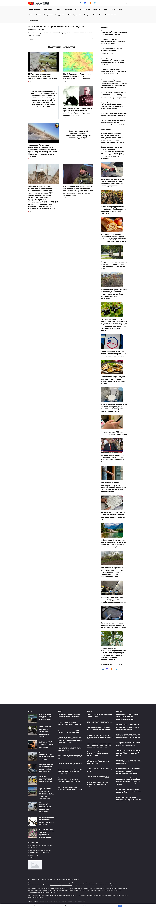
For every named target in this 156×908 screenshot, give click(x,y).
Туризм (30, 857)
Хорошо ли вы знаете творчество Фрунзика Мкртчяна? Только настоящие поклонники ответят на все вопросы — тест (70, 740)
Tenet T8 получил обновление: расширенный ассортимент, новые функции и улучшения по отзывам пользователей (46, 793)
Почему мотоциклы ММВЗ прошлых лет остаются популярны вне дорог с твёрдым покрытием (46, 756)
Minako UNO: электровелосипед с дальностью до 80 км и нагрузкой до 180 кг (46, 780)
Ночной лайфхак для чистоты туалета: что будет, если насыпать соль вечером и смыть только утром (114, 407)
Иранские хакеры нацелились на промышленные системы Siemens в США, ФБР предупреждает (114, 32)
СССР (106, 9)
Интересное (48, 15)
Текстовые (97, 9)
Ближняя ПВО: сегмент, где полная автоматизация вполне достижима (113, 114)
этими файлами (112, 905)
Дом (100, 15)
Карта (59, 9)
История (87, 15)
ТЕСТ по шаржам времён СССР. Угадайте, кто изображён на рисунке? (98, 784)
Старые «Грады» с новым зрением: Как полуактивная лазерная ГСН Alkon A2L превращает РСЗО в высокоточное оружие (113, 105)
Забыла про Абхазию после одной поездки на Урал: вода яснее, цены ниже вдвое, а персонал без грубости (113, 543)
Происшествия (110, 15)
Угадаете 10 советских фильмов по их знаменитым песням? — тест (70, 764)
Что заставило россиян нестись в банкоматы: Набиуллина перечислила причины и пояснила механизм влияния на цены (112, 137)
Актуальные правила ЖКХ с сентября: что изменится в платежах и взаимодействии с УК (114, 516)
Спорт (38, 15)
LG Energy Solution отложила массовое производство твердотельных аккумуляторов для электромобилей (114, 51)
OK (120, 905)
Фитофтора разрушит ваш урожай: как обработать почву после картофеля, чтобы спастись (114, 210)
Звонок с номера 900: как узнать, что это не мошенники (114, 433)
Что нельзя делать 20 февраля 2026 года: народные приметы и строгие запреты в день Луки (78, 134)
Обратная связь (33, 843)
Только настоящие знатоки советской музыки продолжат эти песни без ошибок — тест (69, 724)
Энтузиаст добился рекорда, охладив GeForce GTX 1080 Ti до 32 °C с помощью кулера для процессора (113, 72)
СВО (76, 9)
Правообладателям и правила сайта (40, 845)
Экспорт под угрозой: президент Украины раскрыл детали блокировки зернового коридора (113, 122)
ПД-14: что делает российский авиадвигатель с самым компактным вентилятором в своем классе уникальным (46, 807)
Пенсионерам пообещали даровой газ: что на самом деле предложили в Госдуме (113, 625)
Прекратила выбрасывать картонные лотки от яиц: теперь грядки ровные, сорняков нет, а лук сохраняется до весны (112, 572)
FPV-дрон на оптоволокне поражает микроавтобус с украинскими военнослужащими (42, 76)
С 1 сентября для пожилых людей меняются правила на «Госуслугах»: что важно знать (114, 353)
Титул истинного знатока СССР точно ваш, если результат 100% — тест (70, 731)
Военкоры (48, 9)
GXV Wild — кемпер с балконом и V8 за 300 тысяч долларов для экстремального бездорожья (46, 744)
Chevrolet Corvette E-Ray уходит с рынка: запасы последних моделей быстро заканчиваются (46, 768)
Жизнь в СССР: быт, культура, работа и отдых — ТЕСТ (99, 715)
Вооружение (60, 15)
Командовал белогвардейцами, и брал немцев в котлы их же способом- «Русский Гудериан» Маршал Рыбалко (77, 111)
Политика (68, 9)
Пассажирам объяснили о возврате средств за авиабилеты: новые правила (113, 600)
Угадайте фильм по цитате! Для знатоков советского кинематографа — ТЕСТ (100, 769)
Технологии (33, 20)
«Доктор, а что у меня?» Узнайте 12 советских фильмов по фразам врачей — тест (70, 771)
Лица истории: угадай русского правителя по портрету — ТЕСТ (98, 777)
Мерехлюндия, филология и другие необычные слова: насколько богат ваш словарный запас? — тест (99, 745)
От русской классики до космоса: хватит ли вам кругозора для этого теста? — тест (99, 729)
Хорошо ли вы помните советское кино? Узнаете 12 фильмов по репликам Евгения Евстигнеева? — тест (69, 780)
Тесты (113, 9)
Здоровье (77, 15)
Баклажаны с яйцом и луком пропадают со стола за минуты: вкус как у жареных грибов (113, 380)
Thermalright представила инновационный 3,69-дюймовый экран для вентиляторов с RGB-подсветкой (112, 61)
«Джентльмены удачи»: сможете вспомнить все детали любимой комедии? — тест (69, 716)
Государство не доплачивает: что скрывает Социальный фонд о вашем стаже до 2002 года (114, 265)
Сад (94, 15)
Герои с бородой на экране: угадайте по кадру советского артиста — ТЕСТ (97, 753)
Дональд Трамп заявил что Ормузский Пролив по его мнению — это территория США (112, 458)
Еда (69, 15)
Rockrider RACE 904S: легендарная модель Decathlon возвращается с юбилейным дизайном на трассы (46, 833)
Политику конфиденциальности (61, 885)
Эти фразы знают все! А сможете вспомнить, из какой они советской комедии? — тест (70, 748)
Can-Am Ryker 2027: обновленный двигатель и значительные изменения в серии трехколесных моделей (46, 731)
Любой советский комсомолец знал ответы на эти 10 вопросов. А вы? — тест (70, 756)
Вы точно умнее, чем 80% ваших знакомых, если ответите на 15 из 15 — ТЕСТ (100, 737)
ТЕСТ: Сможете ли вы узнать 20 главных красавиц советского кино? (99, 721)
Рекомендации (33, 848)
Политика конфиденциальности (39, 850)
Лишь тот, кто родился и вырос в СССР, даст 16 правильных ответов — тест (70, 789)
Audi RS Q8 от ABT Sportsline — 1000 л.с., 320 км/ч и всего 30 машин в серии (46, 717)
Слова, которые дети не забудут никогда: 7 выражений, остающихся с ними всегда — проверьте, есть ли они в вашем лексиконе (112, 152)
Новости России (34, 855)
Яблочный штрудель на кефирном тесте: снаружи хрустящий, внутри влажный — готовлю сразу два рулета (113, 237)
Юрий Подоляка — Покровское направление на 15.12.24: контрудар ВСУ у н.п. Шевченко (77, 76)
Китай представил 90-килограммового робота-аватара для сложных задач (113, 41)
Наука (31, 15)
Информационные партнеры (38, 852)
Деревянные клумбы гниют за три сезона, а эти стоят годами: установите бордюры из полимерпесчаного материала (114, 293)
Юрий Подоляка (35, 9)
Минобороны (85, 9)
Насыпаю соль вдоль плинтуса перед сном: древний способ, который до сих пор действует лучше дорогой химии (113, 487)
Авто (120, 9)
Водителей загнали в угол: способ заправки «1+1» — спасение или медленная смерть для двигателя (112, 182)
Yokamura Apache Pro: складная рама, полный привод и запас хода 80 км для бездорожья (46, 821)
